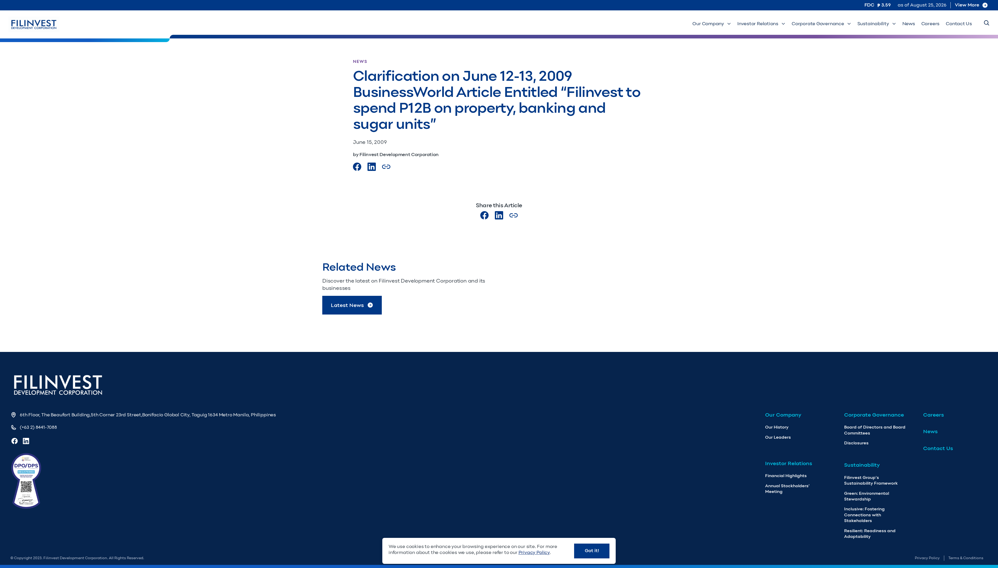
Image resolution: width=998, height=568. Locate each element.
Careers (930, 23)
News (908, 23)
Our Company (708, 23)
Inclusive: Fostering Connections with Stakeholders (864, 514)
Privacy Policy (927, 558)
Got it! (592, 550)
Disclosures (856, 442)
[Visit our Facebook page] (357, 167)
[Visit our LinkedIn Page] (371, 167)
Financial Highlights (786, 475)
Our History (777, 427)
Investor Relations (757, 23)
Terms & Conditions (965, 558)
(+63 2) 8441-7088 (38, 427)
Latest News (347, 305)
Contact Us (959, 23)
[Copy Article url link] (386, 167)
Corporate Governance (818, 23)
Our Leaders (778, 437)
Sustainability (873, 23)
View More (967, 5)
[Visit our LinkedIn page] (499, 215)
